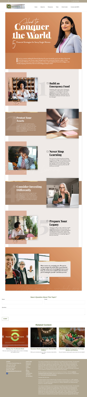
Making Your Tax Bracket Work (15, 348)
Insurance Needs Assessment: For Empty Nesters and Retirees (72, 349)
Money (27, 370)
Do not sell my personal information (48, 375)
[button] (42, 7)
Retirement (28, 363)
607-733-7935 (76, 1)
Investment (28, 364)
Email (45, 299)
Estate (27, 366)
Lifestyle (28, 371)
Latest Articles (29, 373)
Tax (26, 369)
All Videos (28, 374)
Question (4, 307)
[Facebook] (8, 1)
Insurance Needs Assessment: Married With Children (43, 349)
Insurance (28, 367)
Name (3, 299)
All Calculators (29, 376)
